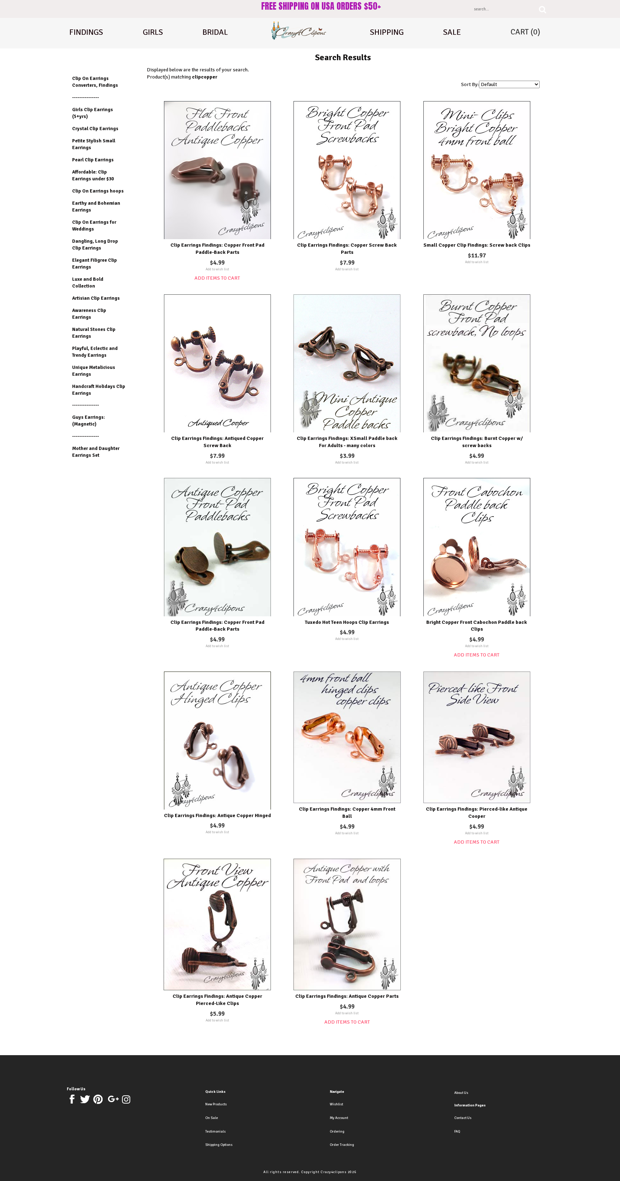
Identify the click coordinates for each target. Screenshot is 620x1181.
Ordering (337, 1131)
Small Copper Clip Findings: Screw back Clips (476, 245)
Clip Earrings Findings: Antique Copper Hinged (217, 815)
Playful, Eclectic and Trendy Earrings (95, 351)
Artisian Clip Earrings (96, 298)
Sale (452, 32)
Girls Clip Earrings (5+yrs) (92, 112)
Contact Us (462, 1118)
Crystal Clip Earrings (95, 128)
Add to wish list (217, 269)
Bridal (215, 32)
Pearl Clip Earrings (93, 160)
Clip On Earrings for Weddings (94, 225)
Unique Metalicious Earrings (93, 370)
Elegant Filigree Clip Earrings (94, 263)
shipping (387, 32)
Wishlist (336, 1104)
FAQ (457, 1131)
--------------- (85, 97)
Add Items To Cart (217, 278)
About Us (461, 1093)
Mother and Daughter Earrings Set (95, 451)
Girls (153, 32)
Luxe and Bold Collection (87, 282)
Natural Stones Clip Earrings (94, 332)
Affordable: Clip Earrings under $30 (93, 175)
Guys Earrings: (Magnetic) (88, 420)
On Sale (211, 1118)
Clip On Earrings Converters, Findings (95, 81)
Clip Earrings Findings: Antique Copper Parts (347, 996)
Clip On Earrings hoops (98, 191)
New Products (216, 1104)
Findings (86, 32)
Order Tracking (342, 1145)
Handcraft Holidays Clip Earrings (98, 389)
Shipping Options (218, 1145)
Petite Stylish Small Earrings (93, 144)
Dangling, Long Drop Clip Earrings (95, 244)
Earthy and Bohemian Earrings (96, 206)
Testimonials (215, 1131)
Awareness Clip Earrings (89, 313)
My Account (339, 1118)
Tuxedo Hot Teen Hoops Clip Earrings (347, 622)
